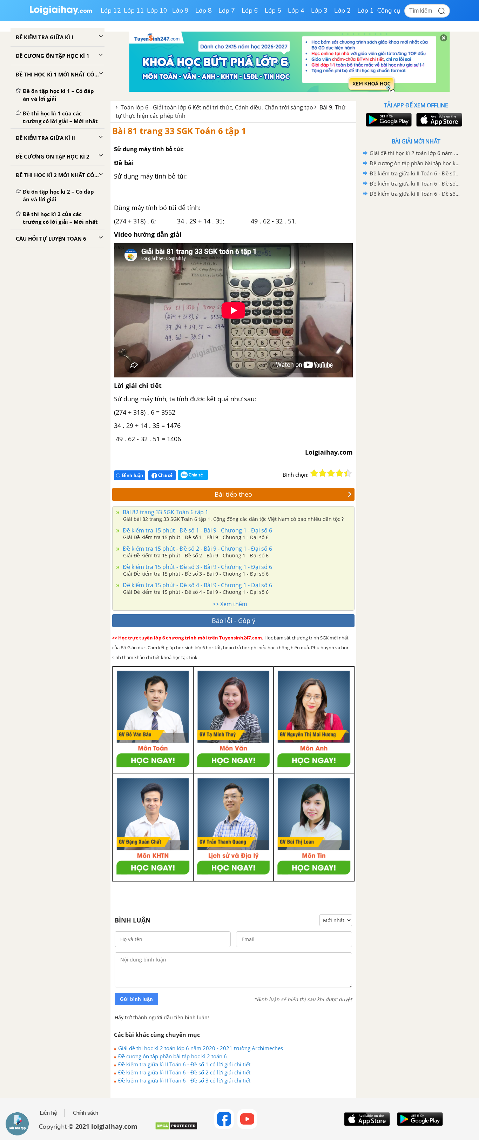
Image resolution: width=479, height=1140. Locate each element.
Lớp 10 (157, 10)
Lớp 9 (180, 10)
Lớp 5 (273, 10)
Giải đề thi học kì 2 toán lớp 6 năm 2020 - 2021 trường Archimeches (200, 1048)
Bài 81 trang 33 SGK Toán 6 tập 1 (179, 130)
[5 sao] (348, 473)
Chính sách (85, 1113)
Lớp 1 (365, 10)
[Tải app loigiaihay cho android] (387, 120)
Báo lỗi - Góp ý (233, 620)
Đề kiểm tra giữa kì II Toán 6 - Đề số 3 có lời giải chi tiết (184, 1080)
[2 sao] (322, 473)
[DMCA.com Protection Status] (176, 1128)
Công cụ (388, 10)
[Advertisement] (415, 310)
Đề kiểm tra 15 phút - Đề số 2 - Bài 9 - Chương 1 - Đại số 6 (196, 548)
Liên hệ (48, 1113)
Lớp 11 (134, 10)
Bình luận (132, 475)
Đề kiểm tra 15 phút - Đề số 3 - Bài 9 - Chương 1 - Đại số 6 (196, 567)
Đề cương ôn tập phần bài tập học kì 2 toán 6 (172, 1056)
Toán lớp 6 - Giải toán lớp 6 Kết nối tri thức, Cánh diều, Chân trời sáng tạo (217, 107)
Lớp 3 (319, 10)
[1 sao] (314, 473)
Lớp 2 (342, 10)
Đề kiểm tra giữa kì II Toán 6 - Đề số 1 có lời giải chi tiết (184, 1064)
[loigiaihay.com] (60, 13)
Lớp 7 (226, 10)
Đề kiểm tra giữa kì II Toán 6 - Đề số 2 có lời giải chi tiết (184, 1072)
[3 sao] (331, 473)
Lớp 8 (203, 10)
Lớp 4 (296, 10)
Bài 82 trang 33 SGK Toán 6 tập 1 (164, 512)
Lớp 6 (250, 10)
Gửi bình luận (136, 999)
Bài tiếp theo (233, 494)
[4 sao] (339, 473)
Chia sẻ (165, 475)
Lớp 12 (111, 10)
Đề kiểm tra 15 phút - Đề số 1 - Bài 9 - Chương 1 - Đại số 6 (196, 530)
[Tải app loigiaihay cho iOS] (438, 120)
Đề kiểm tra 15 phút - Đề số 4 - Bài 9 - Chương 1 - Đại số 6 (196, 585)
